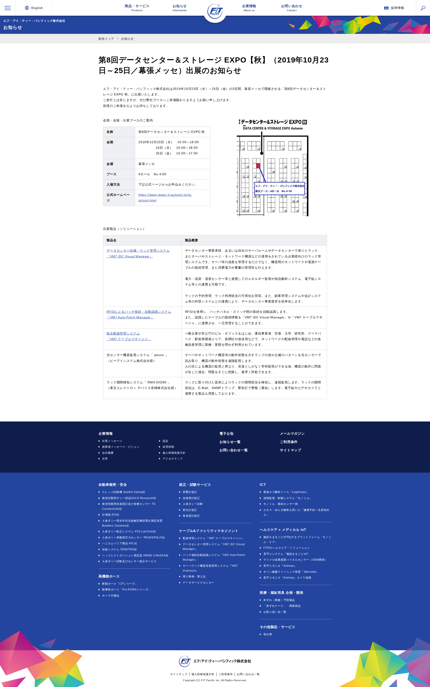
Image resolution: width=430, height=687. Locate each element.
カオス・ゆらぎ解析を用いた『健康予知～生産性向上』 (296, 512)
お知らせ (180, 8)
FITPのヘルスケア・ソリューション (286, 547)
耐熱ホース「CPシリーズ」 (120, 583)
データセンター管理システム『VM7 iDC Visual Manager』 (214, 547)
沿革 (105, 458)
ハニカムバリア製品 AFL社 (119, 543)
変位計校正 (190, 510)
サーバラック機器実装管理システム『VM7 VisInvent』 (210, 568)
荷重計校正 (190, 492)
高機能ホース (109, 576)
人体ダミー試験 (193, 504)
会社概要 (108, 452)
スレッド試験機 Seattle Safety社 (123, 492)
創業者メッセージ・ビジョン (121, 446)
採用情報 (168, 446)
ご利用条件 (289, 442)
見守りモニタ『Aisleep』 (280, 565)
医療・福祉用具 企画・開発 (281, 592)
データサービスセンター (198, 582)
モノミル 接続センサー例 (280, 504)
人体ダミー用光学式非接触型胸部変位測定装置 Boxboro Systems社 (132, 523)
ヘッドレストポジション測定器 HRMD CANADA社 (135, 555)
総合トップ (106, 38)
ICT (263, 484)
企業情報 (249, 8)
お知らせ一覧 (230, 442)
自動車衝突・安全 (113, 484)
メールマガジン (292, 433)
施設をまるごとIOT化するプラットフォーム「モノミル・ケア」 (297, 540)
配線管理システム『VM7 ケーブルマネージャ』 (213, 538)
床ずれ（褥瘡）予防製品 (279, 600)
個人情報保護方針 (174, 452)
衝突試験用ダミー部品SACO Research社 (129, 498)
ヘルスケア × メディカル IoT (283, 529)
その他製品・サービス (277, 627)
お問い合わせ (291, 8)
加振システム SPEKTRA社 (119, 549)
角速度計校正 (191, 515)
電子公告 (226, 433)
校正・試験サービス (195, 484)
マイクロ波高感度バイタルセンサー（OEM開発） (295, 559)
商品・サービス (137, 8)
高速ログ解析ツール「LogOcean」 (286, 492)
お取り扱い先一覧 (274, 612)
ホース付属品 (110, 595)
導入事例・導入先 (194, 576)
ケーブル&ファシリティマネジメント (209, 531)
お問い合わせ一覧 (233, 450)
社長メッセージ (112, 441)
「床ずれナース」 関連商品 (282, 605)
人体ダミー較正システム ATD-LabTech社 (129, 531)
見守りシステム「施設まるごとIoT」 (287, 553)
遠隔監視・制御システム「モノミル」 (287, 498)
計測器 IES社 (110, 514)
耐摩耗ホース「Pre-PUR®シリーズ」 (126, 589)
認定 (165, 441)
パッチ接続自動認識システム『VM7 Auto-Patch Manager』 (214, 557)
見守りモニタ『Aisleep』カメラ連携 (287, 577)
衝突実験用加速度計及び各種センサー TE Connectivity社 (129, 506)
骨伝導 (267, 634)
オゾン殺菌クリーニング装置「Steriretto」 (291, 571)
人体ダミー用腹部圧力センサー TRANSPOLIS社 (133, 537)
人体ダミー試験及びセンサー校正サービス (129, 561)
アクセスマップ (173, 458)
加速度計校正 (191, 498)
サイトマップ (290, 450)
